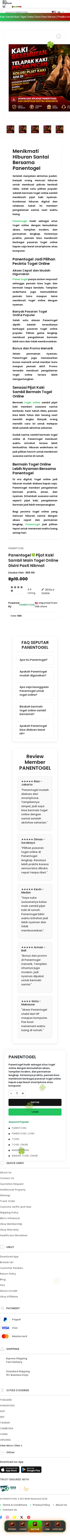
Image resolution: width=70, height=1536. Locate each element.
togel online (32, 402)
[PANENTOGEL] (17, 6)
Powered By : (13, 604)
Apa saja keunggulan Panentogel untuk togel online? (34, 691)
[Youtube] (16, 1517)
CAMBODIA (6, 1428)
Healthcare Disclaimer (14, 1235)
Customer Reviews (11, 1268)
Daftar (35, 1529)
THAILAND (6, 1399)
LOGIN (35, 1111)
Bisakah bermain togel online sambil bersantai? (33, 710)
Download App (9, 1256)
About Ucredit (8, 1291)
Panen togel (20, 279)
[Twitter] (23, 1517)
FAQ (2, 1285)
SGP (2, 1411)
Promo (12, 1529)
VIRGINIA (5, 1440)
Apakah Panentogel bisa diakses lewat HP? (33, 729)
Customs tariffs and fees (15, 1206)
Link (47, 1529)
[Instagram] (9, 1517)
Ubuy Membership (11, 1224)
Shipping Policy (9, 1212)
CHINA (4, 1434)
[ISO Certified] (24, 1488)
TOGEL (16, 1139)
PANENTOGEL (16, 548)
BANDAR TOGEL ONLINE (25, 1155)
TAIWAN (5, 1422)
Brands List (6, 1262)
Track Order (7, 1201)
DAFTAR (35, 1102)
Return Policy (8, 1273)
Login (22, 1529)
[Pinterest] (30, 1517)
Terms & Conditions (15, 1505)
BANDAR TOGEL (20, 1150)
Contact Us (7, 1178)
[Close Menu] (4, 7)
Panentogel (20, 221)
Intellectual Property (12, 1189)
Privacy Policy (41, 1505)
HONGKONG (7, 1405)
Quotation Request (12, 1184)
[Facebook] (2, 1517)
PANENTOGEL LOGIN (23, 1133)
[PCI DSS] (8, 1489)
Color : (16, 615)
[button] (58, 36)
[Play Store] (31, 1470)
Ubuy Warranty (9, 1229)
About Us (5, 1172)
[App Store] (10, 1470)
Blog (3, 1279)
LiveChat (57, 1529)
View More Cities (10, 1445)
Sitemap (5, 1195)
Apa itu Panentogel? (34, 660)
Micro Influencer (10, 1218)
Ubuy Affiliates (9, 1296)
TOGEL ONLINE (20, 1144)
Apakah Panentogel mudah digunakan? (33, 673)
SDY (2, 1417)
